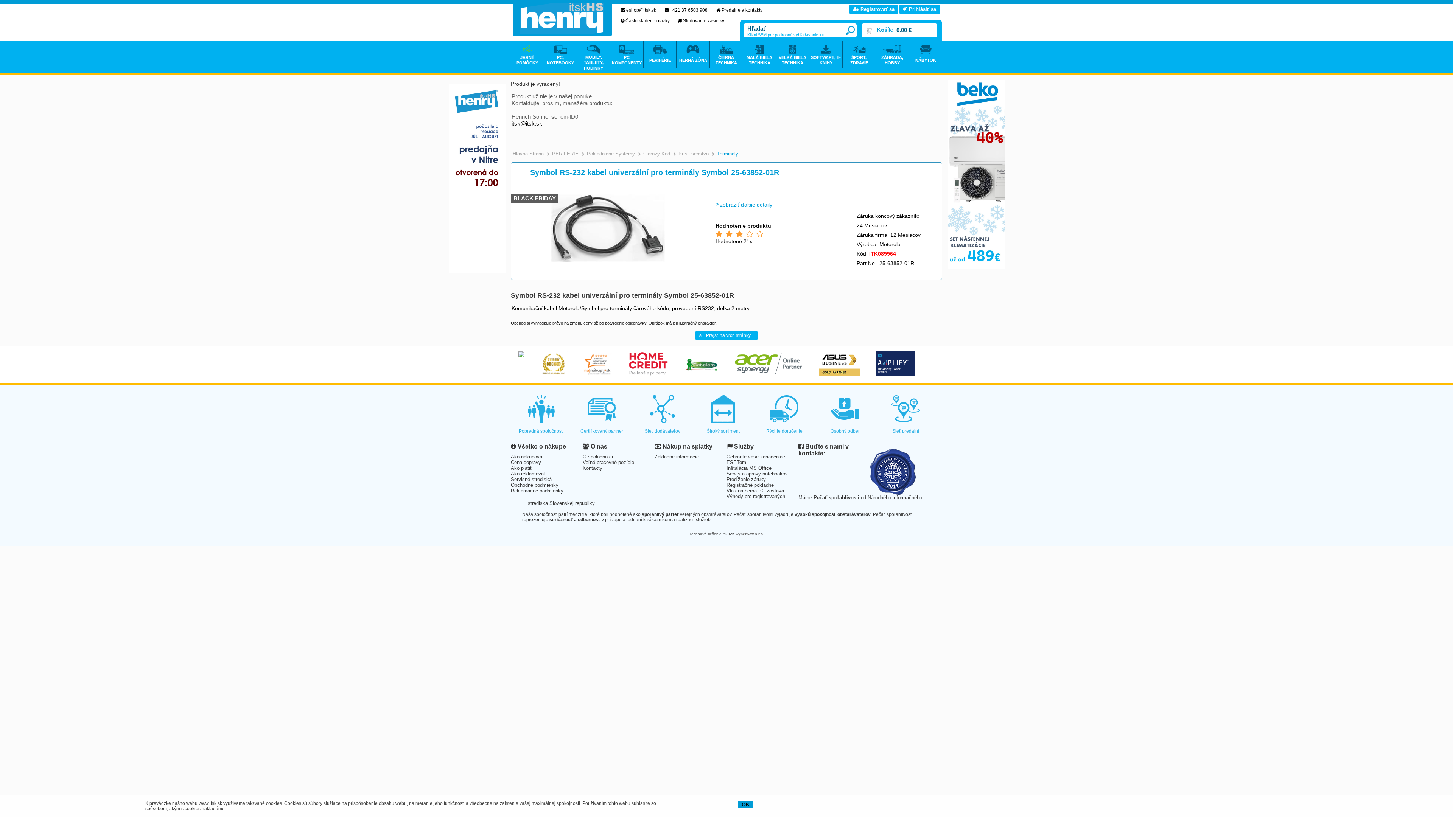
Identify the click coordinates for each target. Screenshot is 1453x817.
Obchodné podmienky (534, 485)
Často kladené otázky (647, 20)
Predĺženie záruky (746, 479)
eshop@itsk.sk (641, 10)
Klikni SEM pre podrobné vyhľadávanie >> (785, 35)
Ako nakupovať (527, 457)
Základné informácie (677, 457)
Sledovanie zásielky (703, 20)
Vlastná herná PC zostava (755, 491)
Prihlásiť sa (921, 9)
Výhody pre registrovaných (755, 496)
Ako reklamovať (528, 474)
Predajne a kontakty (742, 10)
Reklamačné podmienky (537, 491)
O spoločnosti (598, 457)
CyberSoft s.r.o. (750, 534)
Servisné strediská (531, 479)
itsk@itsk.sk (527, 123)
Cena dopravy (526, 462)
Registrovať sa (877, 9)
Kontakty (592, 468)
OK (746, 804)
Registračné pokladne (750, 485)
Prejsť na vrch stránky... (730, 335)
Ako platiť (521, 468)
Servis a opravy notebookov (757, 474)
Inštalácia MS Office (749, 468)
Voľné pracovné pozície (608, 462)
